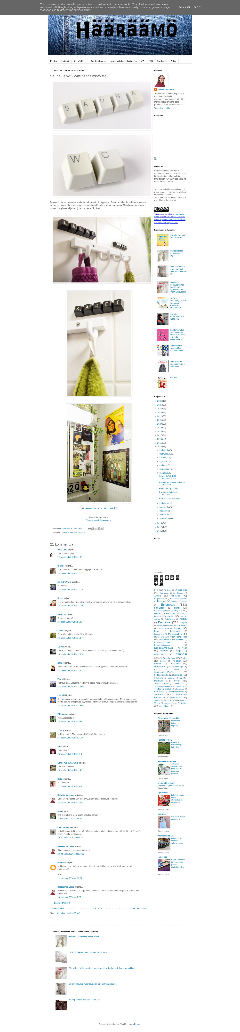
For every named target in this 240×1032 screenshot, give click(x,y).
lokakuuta (164, 457)
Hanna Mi (61, 614)
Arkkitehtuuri (178, 593)
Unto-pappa (159, 692)
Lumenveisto (159, 634)
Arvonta (173, 377)
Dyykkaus (65, 532)
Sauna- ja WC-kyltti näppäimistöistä (167, 477)
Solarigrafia (158, 678)
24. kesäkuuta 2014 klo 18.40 (70, 686)
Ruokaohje (178, 667)
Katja (59, 779)
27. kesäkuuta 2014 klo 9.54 (69, 786)
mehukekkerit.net (166, 783)
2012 (159, 527)
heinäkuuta (165, 469)
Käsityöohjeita (80, 61)
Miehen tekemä (160, 637)
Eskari (173, 61)
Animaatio (164, 593)
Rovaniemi (159, 666)
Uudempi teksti (57, 908)
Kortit (159, 625)
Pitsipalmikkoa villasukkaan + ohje (176, 253)
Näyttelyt (164, 650)
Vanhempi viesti (140, 908)
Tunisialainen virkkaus (163, 686)
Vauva (181, 700)
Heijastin (178, 611)
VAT (142, 61)
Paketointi (177, 661)
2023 (159, 412)
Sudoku (171, 678)
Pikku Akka (62, 714)
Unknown (61, 863)
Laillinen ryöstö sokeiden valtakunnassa (177, 840)
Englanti (184, 601)
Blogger (137, 1024)
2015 (159, 443)
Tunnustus (180, 686)
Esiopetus (168, 604)
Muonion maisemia (178, 637)
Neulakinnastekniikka (162, 642)
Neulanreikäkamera (162, 645)
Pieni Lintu (62, 550)
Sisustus (81, 532)
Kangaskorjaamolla (167, 761)
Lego (156, 631)
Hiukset (157, 613)
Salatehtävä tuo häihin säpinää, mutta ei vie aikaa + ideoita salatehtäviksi (178, 335)
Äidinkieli (182, 703)
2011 (159, 531)
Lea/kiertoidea (64, 827)
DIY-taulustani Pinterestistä (98, 520)
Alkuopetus (181, 590)
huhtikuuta (164, 507)
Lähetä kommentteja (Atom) (68, 913)
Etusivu (53, 61)
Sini (59, 746)
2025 (159, 405)
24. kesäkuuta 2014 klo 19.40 (70, 705)
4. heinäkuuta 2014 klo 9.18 (69, 819)
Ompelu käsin (169, 658)
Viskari (157, 703)
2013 (159, 523)
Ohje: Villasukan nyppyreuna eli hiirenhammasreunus (178, 270)
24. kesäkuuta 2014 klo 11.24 (70, 589)
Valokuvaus (175, 697)
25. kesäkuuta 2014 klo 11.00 (70, 738)
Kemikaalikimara (166, 836)
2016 (159, 439)
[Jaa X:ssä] (95, 528)
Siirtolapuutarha (161, 675)
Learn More (184, 7)
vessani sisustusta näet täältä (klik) (101, 508)
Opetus (184, 658)
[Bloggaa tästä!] (92, 528)
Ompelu (181, 654)
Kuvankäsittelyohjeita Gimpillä (123, 61)
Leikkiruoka (175, 631)
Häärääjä (65, 61)
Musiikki (179, 639)
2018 (159, 431)
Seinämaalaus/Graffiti (163, 672)
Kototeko (162, 814)
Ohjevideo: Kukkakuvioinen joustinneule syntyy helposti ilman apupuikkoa (178, 287)
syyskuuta (164, 461)
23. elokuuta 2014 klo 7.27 (69, 897)
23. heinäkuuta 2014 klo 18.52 (70, 854)
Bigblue (60, 566)
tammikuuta (165, 518)
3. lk (156, 590)
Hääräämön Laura (65, 795)
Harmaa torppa (165, 740)
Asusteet (175, 595)
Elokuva (174, 601)
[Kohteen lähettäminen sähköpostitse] (89, 528)
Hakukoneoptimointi (162, 611)
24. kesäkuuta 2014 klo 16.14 (70, 654)
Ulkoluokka (179, 689)
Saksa (176, 669)
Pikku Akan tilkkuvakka (169, 718)
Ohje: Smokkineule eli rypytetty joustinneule (88, 952)
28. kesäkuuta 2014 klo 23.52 (70, 802)
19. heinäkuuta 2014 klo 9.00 (70, 837)
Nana (59, 663)
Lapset (177, 628)
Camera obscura (180, 599)
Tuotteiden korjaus (162, 689)
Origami (163, 661)
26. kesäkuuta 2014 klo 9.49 (69, 754)
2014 (159, 447)
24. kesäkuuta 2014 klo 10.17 (70, 557)
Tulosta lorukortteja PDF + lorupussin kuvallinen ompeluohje (178, 303)
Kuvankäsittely (180, 625)
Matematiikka (175, 634)
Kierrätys (73, 532)
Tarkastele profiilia (162, 108)
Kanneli (60, 631)
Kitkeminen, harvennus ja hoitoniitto (176, 744)
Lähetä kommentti (62, 903)
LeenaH (61, 695)
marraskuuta (165, 454)
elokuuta (164, 465)
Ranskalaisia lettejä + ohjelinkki (168, 493)
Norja (184, 648)
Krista (60, 598)
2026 (159, 401)
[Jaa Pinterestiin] (102, 528)
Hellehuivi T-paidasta (168, 488)
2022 (159, 416)
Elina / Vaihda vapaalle (68, 763)
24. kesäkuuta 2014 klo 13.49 (70, 638)
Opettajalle (162, 61)
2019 (159, 428)
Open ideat (163, 792)
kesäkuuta (164, 473)
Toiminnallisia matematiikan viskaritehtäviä (176, 348)
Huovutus (170, 613)
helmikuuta (165, 515)
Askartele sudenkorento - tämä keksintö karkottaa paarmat (177, 768)
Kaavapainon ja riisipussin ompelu (171, 785)
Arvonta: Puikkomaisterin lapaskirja (177, 316)
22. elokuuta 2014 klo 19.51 (69, 878)
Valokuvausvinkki (161, 700)
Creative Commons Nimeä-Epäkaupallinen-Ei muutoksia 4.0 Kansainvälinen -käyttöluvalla (169, 219)
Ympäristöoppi (169, 703)
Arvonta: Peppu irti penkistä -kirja (178, 236)
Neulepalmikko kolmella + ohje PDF (85, 1000)
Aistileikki (167, 590)
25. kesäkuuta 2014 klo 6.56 (69, 722)
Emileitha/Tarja (64, 582)
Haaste (177, 608)
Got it (197, 7)
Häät (151, 61)
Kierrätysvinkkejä (98, 61)
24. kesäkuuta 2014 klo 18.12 (70, 670)
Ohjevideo (158, 654)
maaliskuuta (165, 511)
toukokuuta (165, 503)
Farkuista (159, 607)
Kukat (168, 625)
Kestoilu (183, 619)
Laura (60, 647)
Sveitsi (177, 681)
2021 (159, 420)
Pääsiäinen (175, 664)
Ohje (178, 650)
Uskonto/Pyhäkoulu (176, 692)
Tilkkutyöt (178, 683)
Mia (59, 811)
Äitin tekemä (164, 706)
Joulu (170, 616)
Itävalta (157, 616)
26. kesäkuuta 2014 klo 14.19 (70, 770)
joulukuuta (164, 450)
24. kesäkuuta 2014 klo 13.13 (70, 622)
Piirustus (157, 664)
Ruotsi (157, 669)
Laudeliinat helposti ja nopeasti (175, 723)
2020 (159, 424)
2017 (159, 435)
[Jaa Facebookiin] (98, 528)
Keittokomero (170, 619)
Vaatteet (158, 694)
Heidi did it (162, 857)
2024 (159, 408)
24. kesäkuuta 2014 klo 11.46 (70, 605)
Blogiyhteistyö (160, 598)
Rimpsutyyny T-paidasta (169, 498)
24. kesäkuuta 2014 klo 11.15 (70, 573)
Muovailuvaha (165, 639)
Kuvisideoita (164, 628)
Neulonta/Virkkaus (163, 647)
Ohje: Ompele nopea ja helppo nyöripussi (177, 363)
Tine (59, 679)
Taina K (60, 730)
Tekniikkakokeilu (161, 683)
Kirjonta (184, 623)
